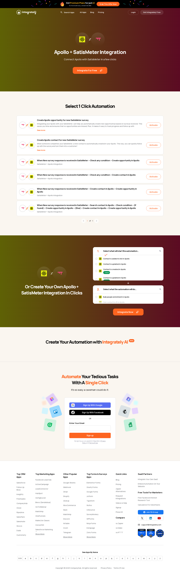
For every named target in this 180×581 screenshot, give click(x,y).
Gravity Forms (92, 487)
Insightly (20, 494)
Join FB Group (152, 512)
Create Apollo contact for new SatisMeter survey (61, 140)
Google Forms (92, 492)
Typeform (91, 501)
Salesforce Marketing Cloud (44, 530)
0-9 (19, 558)
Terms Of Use (119, 568)
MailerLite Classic (42, 520)
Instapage (91, 528)
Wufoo (89, 505)
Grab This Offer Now (108, 4)
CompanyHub (22, 503)
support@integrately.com (151, 525)
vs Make (119, 528)
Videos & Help (121, 503)
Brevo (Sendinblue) (43, 502)
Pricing (101, 12)
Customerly (21, 535)
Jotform (90, 496)
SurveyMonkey (92, 514)
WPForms (90, 519)
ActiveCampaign (42, 484)
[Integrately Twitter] (142, 518)
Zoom (65, 528)
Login (133, 12)
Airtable (66, 523)
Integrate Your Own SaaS (148, 479)
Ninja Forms (91, 523)
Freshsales (21, 499)
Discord (66, 519)
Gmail (65, 492)
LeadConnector (41, 489)
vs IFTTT (119, 532)
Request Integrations (121, 497)
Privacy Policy (106, 568)
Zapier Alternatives (121, 490)
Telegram (67, 532)
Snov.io (19, 526)
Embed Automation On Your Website (149, 485)
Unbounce (91, 510)
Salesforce (21, 483)
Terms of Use (93, 443)
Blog (92, 12)
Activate (154, 125)
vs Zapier (119, 523)
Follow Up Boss (20, 488)
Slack (65, 510)
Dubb (19, 530)
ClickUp (66, 501)
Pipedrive (20, 512)
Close (19, 508)
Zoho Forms (91, 532)
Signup (118, 507)
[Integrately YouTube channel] (159, 518)
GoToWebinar (40, 507)
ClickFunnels (40, 516)
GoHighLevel (40, 498)
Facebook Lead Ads (43, 480)
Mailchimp (39, 511)
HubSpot (39, 493)
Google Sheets (69, 483)
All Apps (83, 12)
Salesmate (21, 521)
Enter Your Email (76, 423)
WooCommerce (69, 505)
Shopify (66, 496)
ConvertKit (39, 525)
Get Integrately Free (152, 12)
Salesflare (21, 517)
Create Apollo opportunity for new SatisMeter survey (63, 120)
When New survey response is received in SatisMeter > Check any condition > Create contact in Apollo (86, 175)
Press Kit (119, 512)
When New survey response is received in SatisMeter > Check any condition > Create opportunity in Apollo (88, 160)
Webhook (67, 487)
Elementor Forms (93, 483)
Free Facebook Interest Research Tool (147, 499)
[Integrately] (26, 12)
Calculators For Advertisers (149, 505)
